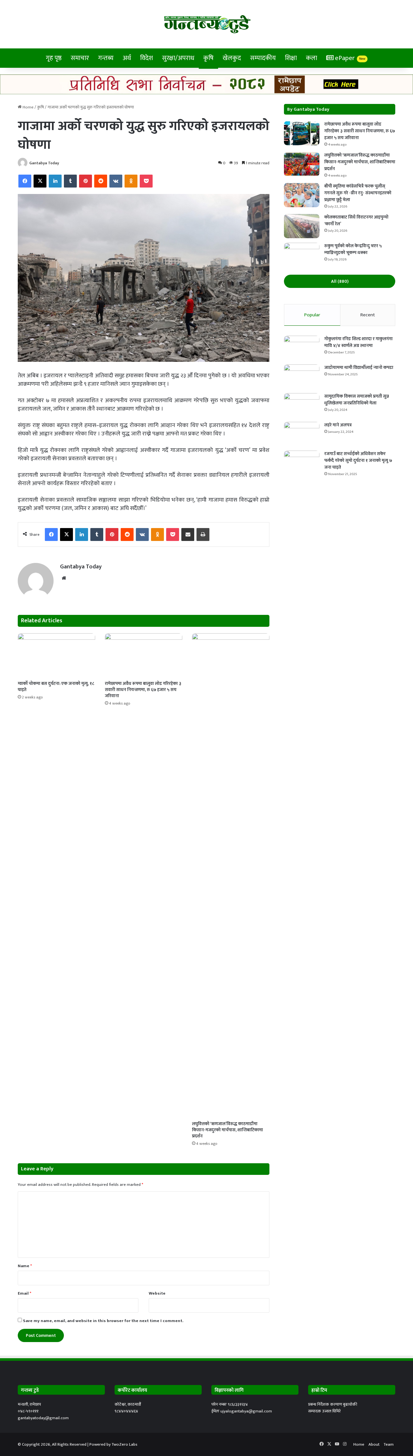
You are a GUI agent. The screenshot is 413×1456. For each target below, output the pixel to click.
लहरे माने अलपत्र (338, 425)
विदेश (146, 58)
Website (157, 1293)
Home (28, 107)
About (373, 1444)
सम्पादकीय (263, 58)
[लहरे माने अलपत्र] (301, 434)
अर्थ (127, 58)
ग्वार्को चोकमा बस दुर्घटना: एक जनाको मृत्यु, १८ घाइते (56, 686)
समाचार (80, 58)
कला (311, 58)
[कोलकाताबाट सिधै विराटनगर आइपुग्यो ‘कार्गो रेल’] (301, 226)
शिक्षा (291, 58)
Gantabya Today (44, 163)
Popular (312, 315)
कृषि (208, 58)
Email (24, 1293)
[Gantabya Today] (207, 24)
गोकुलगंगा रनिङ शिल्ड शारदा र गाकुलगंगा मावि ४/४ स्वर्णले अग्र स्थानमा (358, 342)
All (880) (339, 281)
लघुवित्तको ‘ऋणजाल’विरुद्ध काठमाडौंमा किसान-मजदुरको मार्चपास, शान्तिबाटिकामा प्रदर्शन (227, 1130)
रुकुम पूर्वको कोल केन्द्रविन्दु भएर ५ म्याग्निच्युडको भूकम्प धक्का (353, 249)
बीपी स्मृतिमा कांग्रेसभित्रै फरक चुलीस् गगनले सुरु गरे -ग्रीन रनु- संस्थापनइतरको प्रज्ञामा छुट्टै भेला (357, 192)
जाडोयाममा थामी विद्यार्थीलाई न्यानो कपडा (358, 367)
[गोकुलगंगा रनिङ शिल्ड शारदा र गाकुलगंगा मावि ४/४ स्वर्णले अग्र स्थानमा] (301, 348)
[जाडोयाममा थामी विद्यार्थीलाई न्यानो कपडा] (301, 376)
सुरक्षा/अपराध (178, 58)
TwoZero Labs (124, 1444)
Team (389, 1444)
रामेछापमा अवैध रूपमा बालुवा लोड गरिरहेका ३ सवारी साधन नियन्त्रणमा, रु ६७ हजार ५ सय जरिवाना (143, 689)
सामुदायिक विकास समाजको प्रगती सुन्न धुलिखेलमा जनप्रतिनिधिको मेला (356, 399)
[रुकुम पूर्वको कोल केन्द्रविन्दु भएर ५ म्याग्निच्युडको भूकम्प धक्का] (301, 255)
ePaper (349, 58)
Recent (367, 315)
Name (25, 1265)
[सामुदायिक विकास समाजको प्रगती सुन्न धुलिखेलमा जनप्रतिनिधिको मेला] (301, 405)
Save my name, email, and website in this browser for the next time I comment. (103, 1320)
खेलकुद (232, 58)
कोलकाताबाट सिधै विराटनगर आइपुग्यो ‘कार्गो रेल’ (356, 220)
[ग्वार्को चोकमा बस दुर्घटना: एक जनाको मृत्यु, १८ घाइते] (56, 655)
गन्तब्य (106, 58)
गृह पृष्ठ (54, 58)
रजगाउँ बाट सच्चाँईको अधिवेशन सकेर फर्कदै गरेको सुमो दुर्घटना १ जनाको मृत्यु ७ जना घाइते (358, 460)
